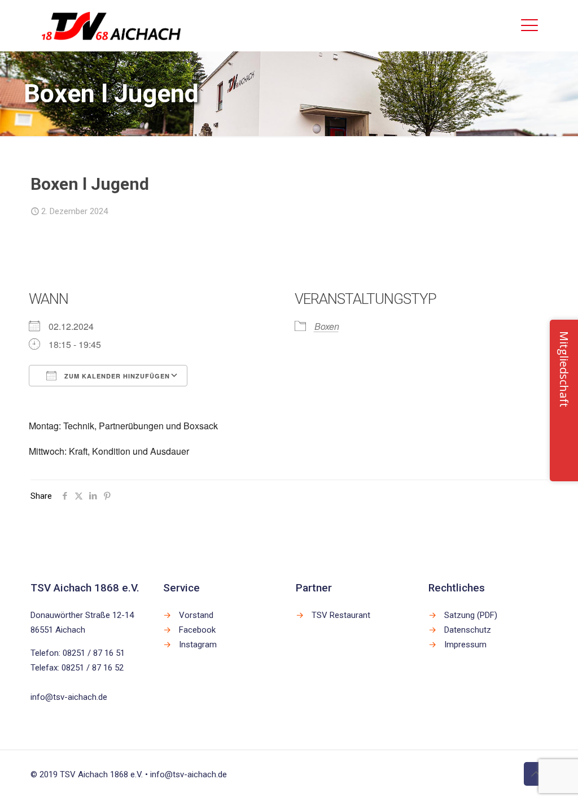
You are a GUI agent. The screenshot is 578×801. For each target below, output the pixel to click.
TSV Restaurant (341, 615)
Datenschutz (467, 630)
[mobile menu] (529, 25)
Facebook (197, 630)
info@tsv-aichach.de (68, 697)
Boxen (326, 326)
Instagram (198, 644)
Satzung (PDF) (470, 615)
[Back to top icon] (536, 774)
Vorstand (196, 615)
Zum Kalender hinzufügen (116, 376)
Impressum (465, 644)
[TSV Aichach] (111, 25)
